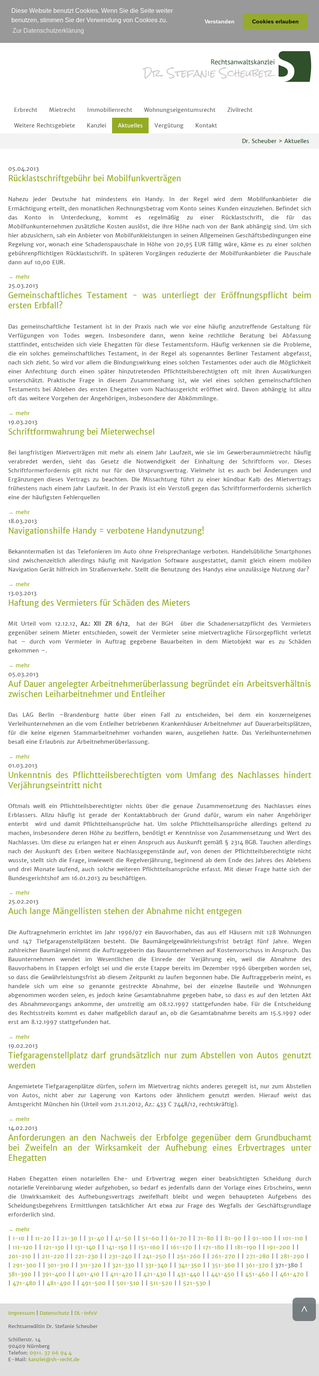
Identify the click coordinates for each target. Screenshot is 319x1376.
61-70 (178, 1238)
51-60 (150, 1238)
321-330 (123, 1265)
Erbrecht (25, 109)
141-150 (117, 1247)
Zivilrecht (239, 109)
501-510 (127, 1283)
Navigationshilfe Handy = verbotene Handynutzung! (106, 531)
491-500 (93, 1283)
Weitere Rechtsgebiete (44, 125)
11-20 (43, 1238)
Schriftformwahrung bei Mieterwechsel (81, 432)
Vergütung (169, 125)
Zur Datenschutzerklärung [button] (48, 30)
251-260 (189, 1256)
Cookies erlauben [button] (275, 21)
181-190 (245, 1247)
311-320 (91, 1265)
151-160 (149, 1247)
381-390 (20, 1274)
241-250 (154, 1256)
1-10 (18, 1238)
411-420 (121, 1274)
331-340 (156, 1265)
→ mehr (19, 276)
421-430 (155, 1274)
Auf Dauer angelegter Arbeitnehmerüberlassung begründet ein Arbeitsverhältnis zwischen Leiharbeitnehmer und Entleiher (159, 689)
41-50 (123, 1238)
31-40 (96, 1238)
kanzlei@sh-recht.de (53, 1359)
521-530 (194, 1283)
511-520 (161, 1283)
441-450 (223, 1274)
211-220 (53, 1256)
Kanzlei (96, 125)
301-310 (58, 1265)
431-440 (188, 1274)
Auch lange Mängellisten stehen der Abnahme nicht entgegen (125, 911)
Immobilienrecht (109, 109)
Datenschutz (54, 1313)
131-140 (85, 1247)
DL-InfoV (85, 1313)
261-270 (223, 1256)
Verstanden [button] (220, 21)
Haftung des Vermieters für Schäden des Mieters (99, 603)
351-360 (223, 1265)
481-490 (59, 1283)
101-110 (292, 1238)
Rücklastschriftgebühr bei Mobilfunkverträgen (94, 178)
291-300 (24, 1265)
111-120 (22, 1247)
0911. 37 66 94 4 (51, 1352)
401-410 (88, 1274)
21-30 (69, 1238)
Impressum (21, 1313)
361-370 (257, 1265)
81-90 (233, 1238)
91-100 (262, 1238)
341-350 (189, 1265)
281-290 (292, 1256)
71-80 (205, 1238)
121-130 (53, 1247)
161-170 (181, 1247)
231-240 (120, 1256)
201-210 (19, 1256)
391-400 (54, 1274)
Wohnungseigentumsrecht (180, 109)
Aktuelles (130, 125)
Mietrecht (62, 109)
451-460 (257, 1274)
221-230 (86, 1256)
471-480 (24, 1283)
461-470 (292, 1274)
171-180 (213, 1247)
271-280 (258, 1256)
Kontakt (206, 125)
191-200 (278, 1247)
